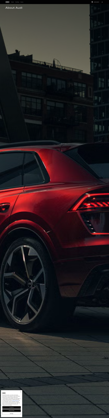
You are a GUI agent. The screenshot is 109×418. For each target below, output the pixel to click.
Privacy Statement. (15, 400)
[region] (11, 403)
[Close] (21, 392)
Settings (11, 413)
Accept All (12, 407)
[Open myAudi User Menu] (102, 2)
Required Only (11, 410)
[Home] (7, 2)
